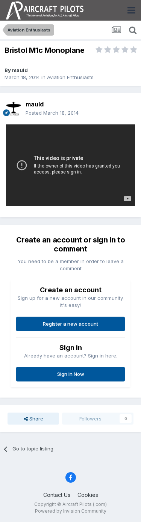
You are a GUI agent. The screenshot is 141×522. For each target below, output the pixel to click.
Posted (52, 113)
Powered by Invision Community (70, 511)
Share (35, 419)
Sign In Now (70, 374)
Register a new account (70, 324)
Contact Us (56, 495)
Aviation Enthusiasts (70, 77)
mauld (20, 70)
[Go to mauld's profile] (13, 108)
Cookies (87, 495)
